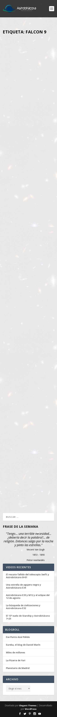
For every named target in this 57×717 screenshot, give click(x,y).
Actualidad (11, 90)
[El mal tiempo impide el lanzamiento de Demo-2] (28, 249)
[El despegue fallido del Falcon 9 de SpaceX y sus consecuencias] (28, 443)
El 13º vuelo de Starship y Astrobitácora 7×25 (28, 617)
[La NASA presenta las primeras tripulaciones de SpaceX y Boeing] (28, 359)
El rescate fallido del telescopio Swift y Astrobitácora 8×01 (27, 576)
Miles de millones (15, 652)
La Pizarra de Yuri (15, 660)
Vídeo (8, 171)
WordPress (30, 709)
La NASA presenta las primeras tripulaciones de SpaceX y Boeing (28, 385)
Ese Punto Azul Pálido (18, 637)
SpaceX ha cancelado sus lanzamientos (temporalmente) (24, 78)
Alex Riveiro (24, 86)
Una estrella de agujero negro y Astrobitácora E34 (23, 586)
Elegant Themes (27, 705)
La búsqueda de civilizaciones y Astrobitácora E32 (23, 607)
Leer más (13, 141)
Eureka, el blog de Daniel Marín (23, 644)
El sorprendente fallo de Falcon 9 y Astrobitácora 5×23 (25, 160)
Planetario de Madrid (17, 668)
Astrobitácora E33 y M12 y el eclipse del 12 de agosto (28, 596)
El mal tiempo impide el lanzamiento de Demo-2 (23, 270)
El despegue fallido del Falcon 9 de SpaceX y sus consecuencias (24, 468)
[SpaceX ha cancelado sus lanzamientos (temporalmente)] (28, 53)
